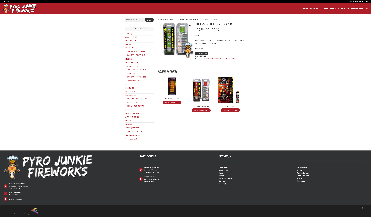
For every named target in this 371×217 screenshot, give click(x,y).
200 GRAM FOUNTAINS (136, 51)
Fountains (222, 176)
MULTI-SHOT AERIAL (133, 63)
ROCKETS (128, 110)
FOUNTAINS (129, 48)
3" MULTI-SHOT (133, 73)
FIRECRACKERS (131, 41)
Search (149, 20)
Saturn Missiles (303, 176)
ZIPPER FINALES (133, 80)
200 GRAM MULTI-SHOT (136, 70)
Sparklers (301, 181)
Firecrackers (223, 170)
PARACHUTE (130, 92)
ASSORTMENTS (131, 37)
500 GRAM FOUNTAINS (136, 55)
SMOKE (128, 121)
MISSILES (128, 59)
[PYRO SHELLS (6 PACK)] (201, 90)
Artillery (128, 34)
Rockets (300, 170)
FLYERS (128, 44)
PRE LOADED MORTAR (135, 106)
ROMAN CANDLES (132, 113)
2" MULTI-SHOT (133, 66)
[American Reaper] (230, 90)
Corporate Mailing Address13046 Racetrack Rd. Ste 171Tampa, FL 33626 (18, 186)
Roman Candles (303, 173)
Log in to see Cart (201, 53)
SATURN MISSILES (132, 117)
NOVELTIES (129, 88)
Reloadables (302, 168)
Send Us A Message (15, 199)
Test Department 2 (132, 135)
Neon (127, 84)
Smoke (299, 178)
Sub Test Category (134, 131)
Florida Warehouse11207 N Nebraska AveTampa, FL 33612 (151, 179)
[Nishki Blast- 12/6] (172, 86)
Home (160, 19)
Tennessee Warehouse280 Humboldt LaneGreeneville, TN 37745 (151, 170)
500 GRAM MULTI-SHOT (136, 77)
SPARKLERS (129, 124)
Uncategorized (131, 139)
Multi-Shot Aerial (226, 178)
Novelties (222, 181)
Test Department (132, 128)
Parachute (223, 184)
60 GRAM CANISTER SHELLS (138, 99)
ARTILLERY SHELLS (134, 102)
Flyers (221, 173)
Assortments (223, 168)
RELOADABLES (130, 95)
